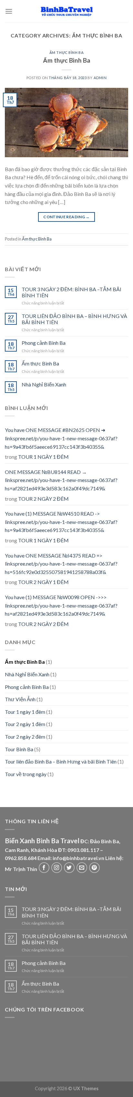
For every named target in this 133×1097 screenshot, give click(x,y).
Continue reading (66, 216)
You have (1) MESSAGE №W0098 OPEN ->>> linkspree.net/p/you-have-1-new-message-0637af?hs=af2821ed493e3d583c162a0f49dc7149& (61, 605)
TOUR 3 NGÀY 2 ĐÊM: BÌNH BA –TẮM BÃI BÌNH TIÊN (71, 292)
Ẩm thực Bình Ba (66, 52)
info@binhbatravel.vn (78, 858)
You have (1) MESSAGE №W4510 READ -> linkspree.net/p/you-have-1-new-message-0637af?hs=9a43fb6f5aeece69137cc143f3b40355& (61, 521)
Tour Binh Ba (19, 749)
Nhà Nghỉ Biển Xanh (44, 384)
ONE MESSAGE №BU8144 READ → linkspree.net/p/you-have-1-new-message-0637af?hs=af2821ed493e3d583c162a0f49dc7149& (61, 480)
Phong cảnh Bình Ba (44, 343)
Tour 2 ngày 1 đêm (25, 724)
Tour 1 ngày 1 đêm (25, 712)
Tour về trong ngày (25, 774)
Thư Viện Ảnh (20, 699)
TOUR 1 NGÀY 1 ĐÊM (43, 457)
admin (100, 78)
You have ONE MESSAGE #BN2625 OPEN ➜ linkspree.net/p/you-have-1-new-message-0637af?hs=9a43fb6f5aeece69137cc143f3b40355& (61, 438)
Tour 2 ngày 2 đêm (25, 736)
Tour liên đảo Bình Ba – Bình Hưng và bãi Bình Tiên (61, 761)
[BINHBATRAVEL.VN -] (66, 11)
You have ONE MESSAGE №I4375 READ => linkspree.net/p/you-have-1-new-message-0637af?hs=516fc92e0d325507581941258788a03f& (61, 563)
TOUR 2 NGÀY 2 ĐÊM (43, 499)
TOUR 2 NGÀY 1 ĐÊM (43, 582)
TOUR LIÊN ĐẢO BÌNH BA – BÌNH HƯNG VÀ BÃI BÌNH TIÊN (74, 319)
